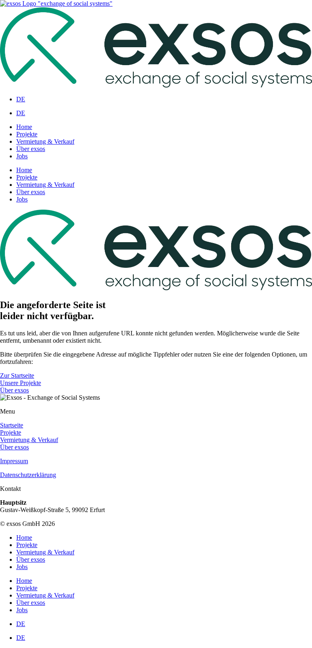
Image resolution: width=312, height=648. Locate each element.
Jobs (22, 156)
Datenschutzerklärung (28, 474)
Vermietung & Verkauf (45, 141)
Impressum (14, 461)
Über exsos (30, 148)
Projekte (26, 134)
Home (24, 126)
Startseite (11, 425)
